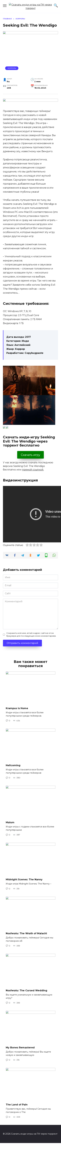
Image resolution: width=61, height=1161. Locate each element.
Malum (10, 822)
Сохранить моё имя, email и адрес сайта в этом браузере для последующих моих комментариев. (31, 634)
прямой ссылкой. (33, 469)
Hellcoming (13, 765)
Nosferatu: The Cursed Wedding (26, 990)
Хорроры (12, 68)
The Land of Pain (17, 1104)
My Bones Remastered (20, 1047)
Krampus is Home (17, 708)
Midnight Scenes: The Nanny (24, 879)
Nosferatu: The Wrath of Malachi (26, 933)
